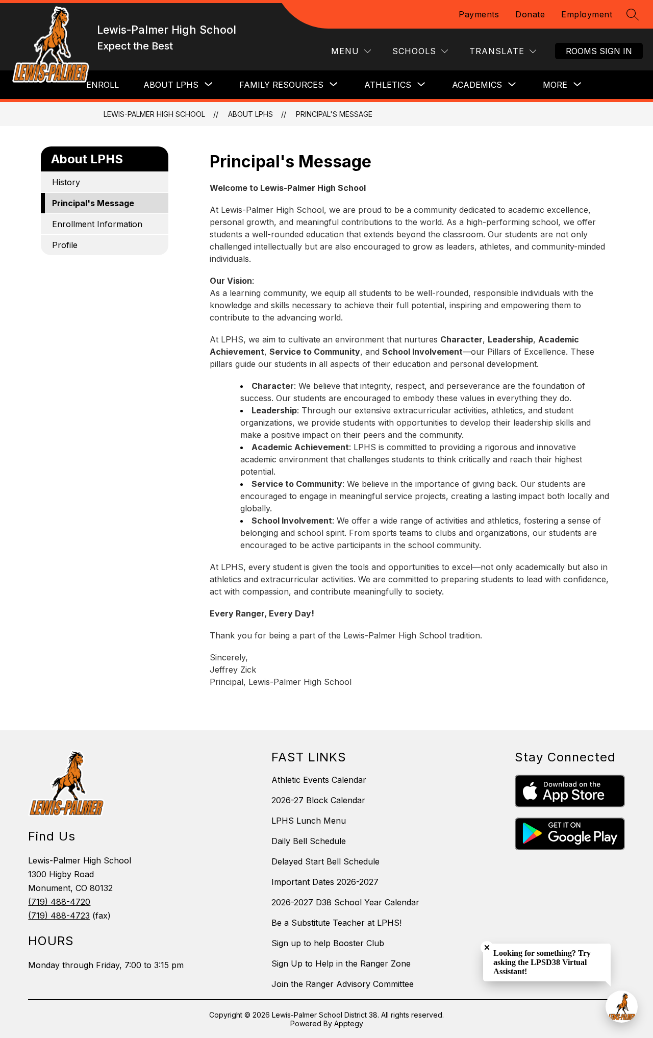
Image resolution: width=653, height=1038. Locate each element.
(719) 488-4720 (59, 902)
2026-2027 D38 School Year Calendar (345, 902)
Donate (530, 14)
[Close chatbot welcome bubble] (487, 947)
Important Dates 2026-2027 (325, 882)
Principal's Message (334, 114)
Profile (65, 245)
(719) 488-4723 (59, 915)
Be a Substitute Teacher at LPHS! (336, 923)
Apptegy (348, 1023)
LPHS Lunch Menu (308, 820)
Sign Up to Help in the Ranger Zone (341, 963)
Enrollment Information (97, 224)
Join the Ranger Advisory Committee (342, 984)
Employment (586, 14)
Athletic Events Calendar (318, 780)
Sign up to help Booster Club (327, 943)
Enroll (102, 85)
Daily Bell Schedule (308, 841)
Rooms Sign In (599, 51)
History (66, 182)
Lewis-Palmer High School (154, 114)
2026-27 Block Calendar (318, 800)
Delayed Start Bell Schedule (325, 861)
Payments (479, 14)
